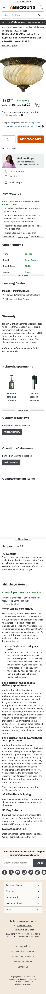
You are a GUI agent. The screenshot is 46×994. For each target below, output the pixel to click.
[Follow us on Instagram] (24, 872)
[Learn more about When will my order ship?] (22, 115)
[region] (23, 74)
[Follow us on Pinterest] (30, 872)
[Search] (40, 15)
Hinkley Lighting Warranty (18, 299)
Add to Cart (30, 139)
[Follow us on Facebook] (4, 872)
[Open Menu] (4, 7)
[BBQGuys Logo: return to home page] (23, 7)
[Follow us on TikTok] (37, 872)
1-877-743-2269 (23, 2)
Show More (23, 237)
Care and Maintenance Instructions (23, 295)
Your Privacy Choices (22, 956)
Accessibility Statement (23, 951)
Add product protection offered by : (21, 123)
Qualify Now (38, 105)
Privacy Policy (23, 946)
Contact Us (23, 966)
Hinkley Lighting (10, 45)
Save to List (11, 148)
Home (4, 27)
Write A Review (12, 432)
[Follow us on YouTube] (17, 872)
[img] (23, 74)
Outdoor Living (16, 27)
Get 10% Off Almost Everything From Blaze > (23, 22)
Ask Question (11, 462)
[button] (23, 885)
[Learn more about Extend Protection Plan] (42, 126)
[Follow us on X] (11, 872)
